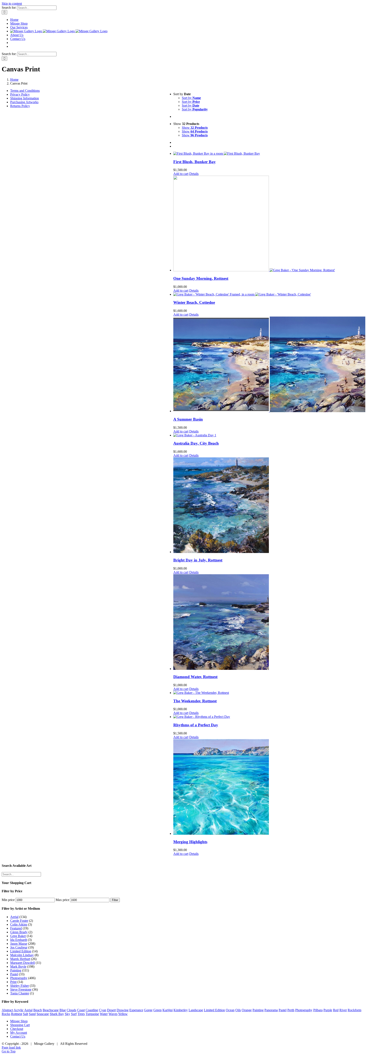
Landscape (196, 1010)
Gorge (148, 1010)
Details (194, 173)
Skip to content (12, 3)
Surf (74, 1014)
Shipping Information (24, 98)
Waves (113, 1014)
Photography (18, 978)
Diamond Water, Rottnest (195, 677)
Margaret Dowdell (22, 962)
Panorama (271, 1010)
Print (13, 982)
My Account (18, 1032)
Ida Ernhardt (18, 940)
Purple (327, 1010)
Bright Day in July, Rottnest (197, 560)
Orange (247, 1010)
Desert (111, 1010)
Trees (81, 1014)
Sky (67, 1014)
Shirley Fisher (19, 985)
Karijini (167, 1010)
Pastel (14, 974)
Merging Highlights (190, 842)
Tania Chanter (19, 993)
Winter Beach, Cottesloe (194, 302)
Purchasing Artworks (24, 102)
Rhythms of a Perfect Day (195, 725)
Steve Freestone (20, 989)
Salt (25, 1014)
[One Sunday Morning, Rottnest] (269, 224)
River (343, 1010)
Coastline (92, 1010)
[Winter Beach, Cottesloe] (269, 294)
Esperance (136, 1010)
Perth (290, 1010)
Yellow (123, 1014)
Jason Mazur (18, 943)
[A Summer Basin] (269, 365)
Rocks (6, 1014)
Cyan (102, 1010)
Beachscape (51, 1010)
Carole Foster (19, 920)
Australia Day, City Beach (196, 443)
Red (336, 1010)
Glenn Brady (19, 932)
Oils (238, 1010)
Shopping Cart (20, 1025)
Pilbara (318, 1010)
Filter (115, 900)
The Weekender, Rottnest (195, 701)
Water (104, 1014)
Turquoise (92, 1014)
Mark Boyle (18, 966)
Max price (62, 900)
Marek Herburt (20, 959)
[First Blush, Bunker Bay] (269, 154)
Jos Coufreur (18, 947)
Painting (15, 970)
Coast (81, 1010)
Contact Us (17, 1036)
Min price (8, 900)
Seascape (43, 1014)
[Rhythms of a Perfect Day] (269, 717)
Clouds (71, 1010)
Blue (62, 1010)
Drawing (122, 1010)
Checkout (16, 1029)
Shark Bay (57, 1014)
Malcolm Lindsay (22, 955)
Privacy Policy (20, 94)
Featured (16, 928)
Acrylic (19, 1010)
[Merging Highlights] (269, 787)
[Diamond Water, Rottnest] (269, 622)
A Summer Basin (188, 419)
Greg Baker (18, 936)
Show (195, 127)
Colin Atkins (18, 924)
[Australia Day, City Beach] (269, 435)
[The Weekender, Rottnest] (269, 693)
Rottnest (16, 1014)
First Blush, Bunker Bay (194, 162)
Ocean (230, 1010)
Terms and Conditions (25, 90)
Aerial (14, 917)
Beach (37, 1010)
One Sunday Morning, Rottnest (200, 278)
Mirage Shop (19, 1021)
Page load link (11, 1047)
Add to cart (180, 173)
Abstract (7, 1010)
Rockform (354, 1010)
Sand (32, 1014)
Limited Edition (20, 951)
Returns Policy (20, 106)
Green (157, 1010)
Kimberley (181, 1010)
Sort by (191, 98)
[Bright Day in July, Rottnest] (269, 505)
